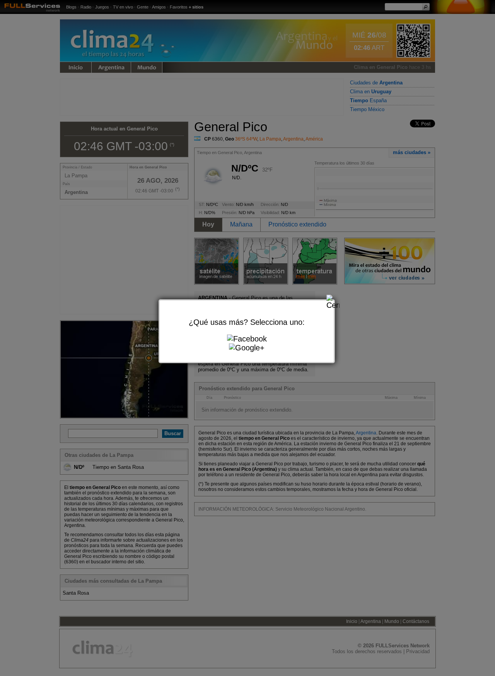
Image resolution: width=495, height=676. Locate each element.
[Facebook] (247, 339)
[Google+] (247, 347)
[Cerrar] (333, 301)
